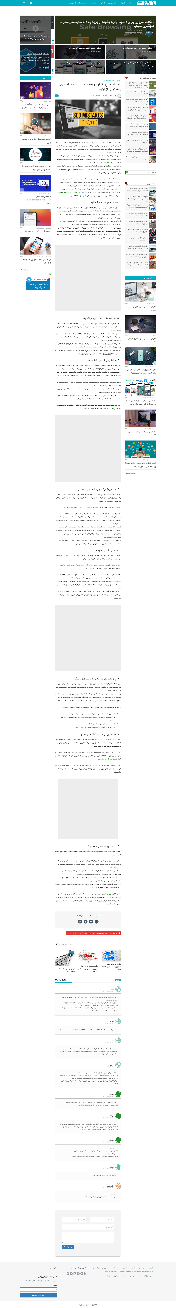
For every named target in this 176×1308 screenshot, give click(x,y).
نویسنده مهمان (111, 95)
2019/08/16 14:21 (108, 1118)
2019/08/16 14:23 (108, 1142)
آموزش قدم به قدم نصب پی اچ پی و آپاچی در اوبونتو (136, 255)
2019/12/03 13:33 (108, 1169)
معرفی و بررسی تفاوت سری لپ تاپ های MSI (137, 141)
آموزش (122, 3)
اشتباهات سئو (102, 933)
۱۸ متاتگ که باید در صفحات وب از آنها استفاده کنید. (137, 206)
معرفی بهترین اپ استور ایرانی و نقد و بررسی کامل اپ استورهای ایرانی (141, 402)
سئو (106, 408)
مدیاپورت (93, 3)
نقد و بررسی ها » (130, 473)
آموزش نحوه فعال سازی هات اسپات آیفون (136, 158)
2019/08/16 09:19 (108, 1066)
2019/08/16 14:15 (108, 1096)
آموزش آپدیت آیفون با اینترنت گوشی (36, 231)
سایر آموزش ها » (25, 269)
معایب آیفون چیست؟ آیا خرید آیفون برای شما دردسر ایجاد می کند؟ (141, 371)
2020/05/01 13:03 (108, 1188)
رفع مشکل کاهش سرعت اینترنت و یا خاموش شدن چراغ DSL (137, 199)
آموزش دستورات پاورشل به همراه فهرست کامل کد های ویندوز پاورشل (137, 101)
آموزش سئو (113, 933)
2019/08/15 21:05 (108, 1023)
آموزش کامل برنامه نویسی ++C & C (137, 239)
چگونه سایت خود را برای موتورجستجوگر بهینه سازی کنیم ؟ (88, 968)
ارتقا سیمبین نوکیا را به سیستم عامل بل (138, 230)
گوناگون (102, 3)
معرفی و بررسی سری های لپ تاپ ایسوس (137, 92)
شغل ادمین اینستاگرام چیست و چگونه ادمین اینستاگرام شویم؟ (138, 108)
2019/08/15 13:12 (108, 991)
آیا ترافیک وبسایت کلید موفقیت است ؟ (66, 970)
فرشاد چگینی (71, 933)
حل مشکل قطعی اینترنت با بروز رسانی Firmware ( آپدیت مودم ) (137, 248)
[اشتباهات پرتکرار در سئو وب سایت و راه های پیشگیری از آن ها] (88, 119)
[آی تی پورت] (146, 3)
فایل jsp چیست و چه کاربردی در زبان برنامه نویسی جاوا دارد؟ (36, 168)
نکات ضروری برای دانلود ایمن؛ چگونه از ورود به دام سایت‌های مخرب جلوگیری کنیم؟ (138, 85)
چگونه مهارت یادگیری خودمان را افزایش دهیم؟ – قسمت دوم (137, 265)
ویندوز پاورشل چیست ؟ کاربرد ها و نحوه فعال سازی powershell (137, 125)
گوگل (87, 851)
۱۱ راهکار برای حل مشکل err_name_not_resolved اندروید (137, 133)
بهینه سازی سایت (89, 933)
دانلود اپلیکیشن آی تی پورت (77, 3)
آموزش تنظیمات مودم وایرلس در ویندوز (137, 222)
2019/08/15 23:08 (108, 1042)
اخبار (129, 3)
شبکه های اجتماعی (75, 507)
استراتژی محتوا (109, 80)
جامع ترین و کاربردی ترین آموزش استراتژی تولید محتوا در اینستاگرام (137, 150)
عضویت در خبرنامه (38, 1295)
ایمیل (55, 1285)
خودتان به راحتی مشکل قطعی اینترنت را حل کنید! (137, 189)
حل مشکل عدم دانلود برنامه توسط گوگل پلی (37, 261)
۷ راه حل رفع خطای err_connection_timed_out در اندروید (38, 199)
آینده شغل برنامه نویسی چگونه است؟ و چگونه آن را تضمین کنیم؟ (140, 464)
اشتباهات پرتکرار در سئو (109, 759)
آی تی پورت (83, 192)
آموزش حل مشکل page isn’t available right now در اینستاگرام (137, 117)
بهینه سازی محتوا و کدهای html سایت (92, 565)
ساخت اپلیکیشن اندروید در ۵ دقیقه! (138, 214)
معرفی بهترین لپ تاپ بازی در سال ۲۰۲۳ (142, 433)
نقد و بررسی (112, 3)
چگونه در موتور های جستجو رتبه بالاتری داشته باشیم (111, 966)
